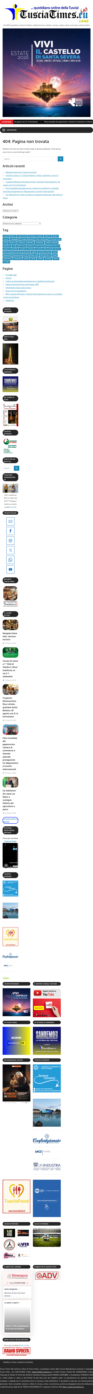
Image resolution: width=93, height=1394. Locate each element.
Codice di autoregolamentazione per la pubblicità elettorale (30, 281)
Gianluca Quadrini (10, 249)
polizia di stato (44, 252)
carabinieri (14, 239)
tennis (40, 259)
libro (45, 249)
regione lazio (33, 255)
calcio (5, 239)
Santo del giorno (17, 1292)
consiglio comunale (26, 242)
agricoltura (22, 236)
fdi (14, 246)
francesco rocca (52, 246)
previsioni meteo (19, 255)
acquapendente (9, 236)
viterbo (6, 262)
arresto (48, 236)
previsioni (7, 255)
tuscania (48, 259)
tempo (33, 259)
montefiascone (16, 252)
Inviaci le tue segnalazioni (16, 291)
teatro (26, 259)
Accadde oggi (11, 275)
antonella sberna (36, 236)
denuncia (7, 246)
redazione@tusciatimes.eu (42, 1372)
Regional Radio (10, 841)
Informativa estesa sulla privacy (18, 288)
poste (55, 252)
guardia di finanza (27, 249)
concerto (12, 242)
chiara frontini (27, 239)
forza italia (21, 246)
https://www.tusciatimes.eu (73, 1387)
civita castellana (41, 239)
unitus (56, 259)
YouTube (13, 507)
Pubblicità (10, 300)
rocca (48, 255)
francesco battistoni (36, 246)
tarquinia (18, 259)
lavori (38, 249)
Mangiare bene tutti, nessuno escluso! (21, 172)
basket (55, 236)
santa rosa (7, 259)
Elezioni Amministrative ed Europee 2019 (22, 284)
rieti (42, 255)
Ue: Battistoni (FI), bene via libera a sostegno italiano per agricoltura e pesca (9, 800)
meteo (5, 252)
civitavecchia (55, 239)
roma (55, 255)
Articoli (8, 278)
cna (4, 242)
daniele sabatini (52, 242)
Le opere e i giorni (17, 1317)
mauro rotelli (54, 249)
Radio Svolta (24, 1345)
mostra (27, 252)
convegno (40, 242)
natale (34, 252)
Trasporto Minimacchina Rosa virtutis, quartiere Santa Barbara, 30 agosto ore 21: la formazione (10, 707)
